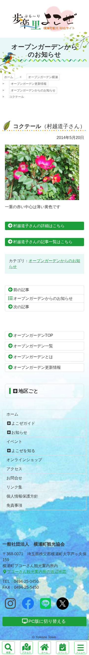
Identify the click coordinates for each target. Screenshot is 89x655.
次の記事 (21, 307)
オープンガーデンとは (33, 357)
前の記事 (21, 290)
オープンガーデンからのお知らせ (33, 90)
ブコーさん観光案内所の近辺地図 (36, 572)
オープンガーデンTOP (33, 335)
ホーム (8, 77)
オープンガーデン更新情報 (28, 83)
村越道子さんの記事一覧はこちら (42, 242)
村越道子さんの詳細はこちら (39, 226)
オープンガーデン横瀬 (44, 19)
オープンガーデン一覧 (33, 346)
